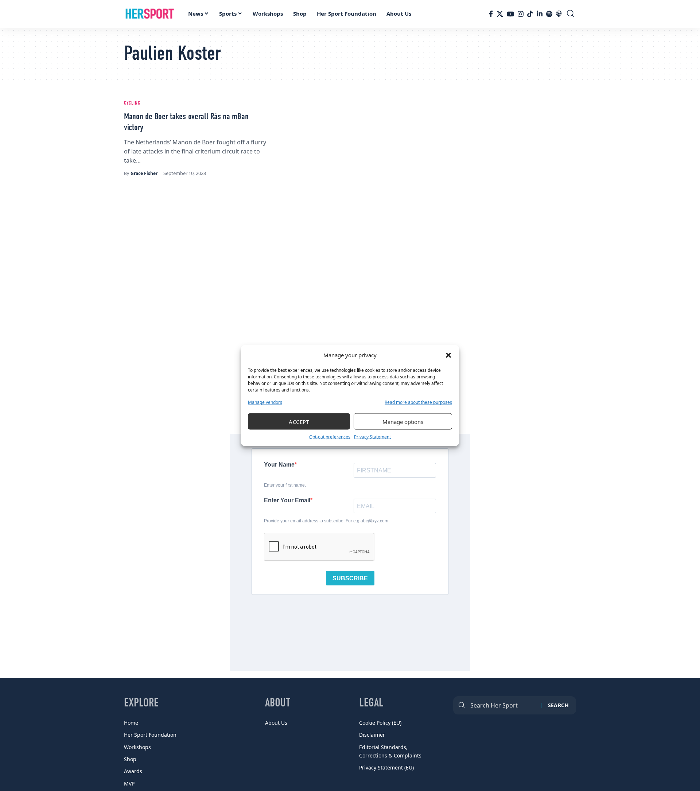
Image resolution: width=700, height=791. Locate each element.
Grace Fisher (144, 173)
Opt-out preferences (329, 437)
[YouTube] (510, 13)
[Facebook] (491, 13)
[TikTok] (530, 13)
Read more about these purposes (418, 402)
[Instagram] (520, 13)
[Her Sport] (150, 13)
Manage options (402, 421)
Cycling (132, 103)
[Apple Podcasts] (558, 13)
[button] (448, 355)
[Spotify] (549, 13)
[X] (500, 13)
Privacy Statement (372, 437)
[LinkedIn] (539, 13)
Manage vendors (265, 402)
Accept (299, 421)
